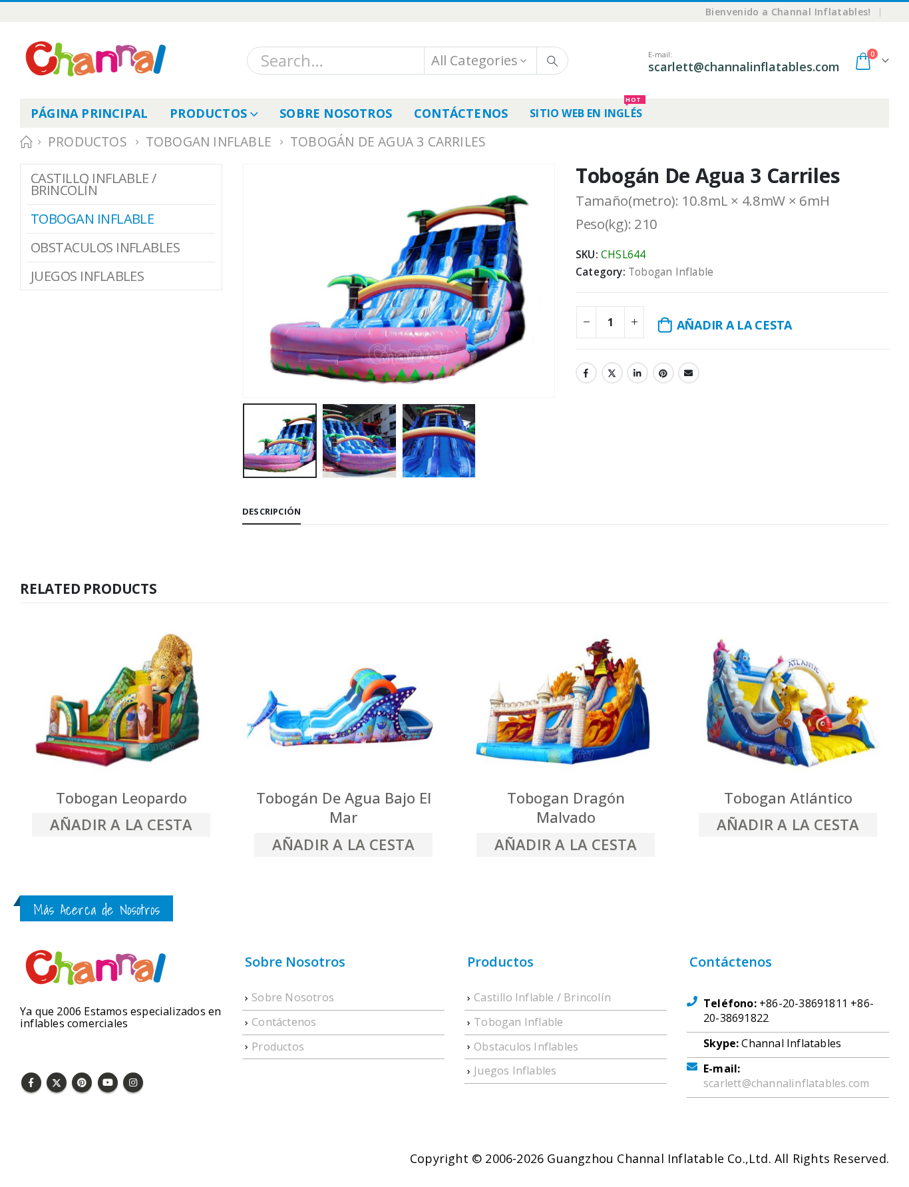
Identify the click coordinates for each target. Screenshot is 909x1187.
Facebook (586, 372)
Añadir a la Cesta (734, 325)
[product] (121, 702)
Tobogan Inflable (670, 272)
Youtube (108, 1082)
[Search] (552, 60)
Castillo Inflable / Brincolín (93, 184)
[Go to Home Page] (24, 141)
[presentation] (246, 266)
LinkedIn (637, 372)
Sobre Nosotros (335, 113)
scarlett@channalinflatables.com (786, 1083)
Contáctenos (461, 113)
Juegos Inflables (87, 276)
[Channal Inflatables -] (93, 60)
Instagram (133, 1082)
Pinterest (663, 372)
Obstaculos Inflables (105, 247)
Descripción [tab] (271, 511)
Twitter (612, 372)
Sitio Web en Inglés (586, 109)
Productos (208, 113)
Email (688, 372)
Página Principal (89, 113)
